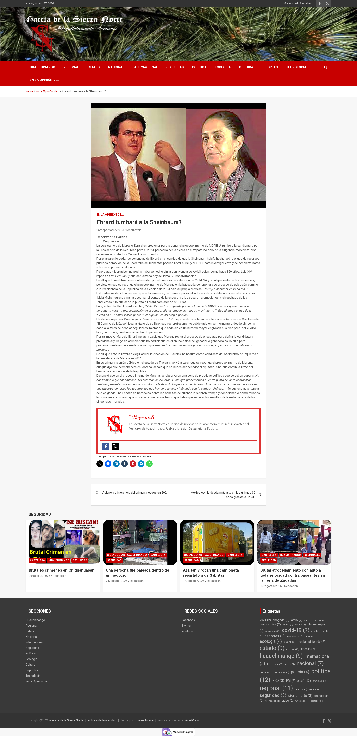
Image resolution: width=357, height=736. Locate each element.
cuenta (316, 631)
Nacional (116, 67)
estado (272, 648)
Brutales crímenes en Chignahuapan (61, 570)
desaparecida (295, 636)
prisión (304, 681)
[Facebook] (105, 446)
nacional (310, 663)
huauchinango (281, 656)
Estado (93, 67)
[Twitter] (115, 446)
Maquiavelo (134, 230)
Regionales (312, 555)
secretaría (315, 689)
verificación (272, 700)
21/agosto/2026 (116, 580)
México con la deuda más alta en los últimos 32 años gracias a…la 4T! (223, 495)
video (288, 700)
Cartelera (37, 560)
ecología (271, 641)
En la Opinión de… (45, 80)
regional (276, 688)
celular (288, 624)
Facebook (188, 620)
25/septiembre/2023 (110, 230)
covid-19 (295, 630)
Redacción (59, 575)
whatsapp (302, 700)
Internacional (145, 67)
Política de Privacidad (102, 720)
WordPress (192, 720)
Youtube (187, 631)
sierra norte (300, 695)
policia (300, 672)
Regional (71, 67)
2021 (265, 620)
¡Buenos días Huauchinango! (127, 555)
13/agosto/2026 (271, 586)
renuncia (301, 689)
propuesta (319, 681)
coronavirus (272, 631)
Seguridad (175, 67)
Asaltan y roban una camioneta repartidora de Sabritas (211, 573)
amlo (296, 620)
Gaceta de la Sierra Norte (299, 3)
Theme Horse (144, 720)
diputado (312, 636)
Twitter (186, 625)
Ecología (223, 67)
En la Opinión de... (110, 214)
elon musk (291, 642)
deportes (274, 636)
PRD (278, 680)
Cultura (246, 67)
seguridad (273, 695)
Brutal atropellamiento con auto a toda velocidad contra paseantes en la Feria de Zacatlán (292, 575)
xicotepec (317, 700)
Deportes (270, 67)
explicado (292, 649)
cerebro (300, 624)
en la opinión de (312, 642)
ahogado (281, 620)
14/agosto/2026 (194, 580)
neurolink (266, 672)
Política (199, 67)
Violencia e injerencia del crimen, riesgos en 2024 (135, 493)
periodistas (281, 672)
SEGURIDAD (40, 514)
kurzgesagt (274, 664)
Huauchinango (42, 67)
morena (289, 664)
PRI (290, 681)
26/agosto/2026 (39, 575)
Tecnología (296, 67)
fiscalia (308, 649)
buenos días (270, 624)
